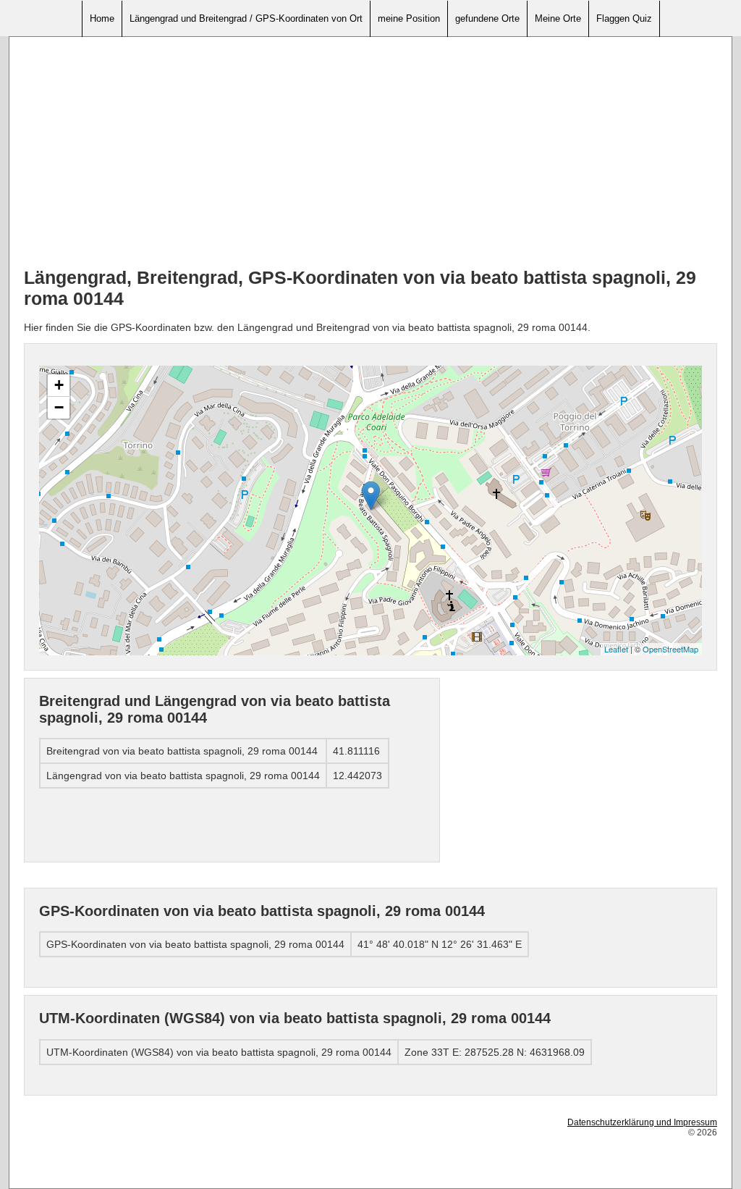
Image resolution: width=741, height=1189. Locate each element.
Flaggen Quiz (624, 18)
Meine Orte (558, 18)
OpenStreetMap (670, 649)
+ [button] (59, 385)
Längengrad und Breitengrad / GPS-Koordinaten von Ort (246, 18)
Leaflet (616, 649)
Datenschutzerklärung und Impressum (642, 1122)
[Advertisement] (370, 152)
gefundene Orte (487, 18)
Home (102, 18)
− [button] (59, 407)
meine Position (409, 18)
